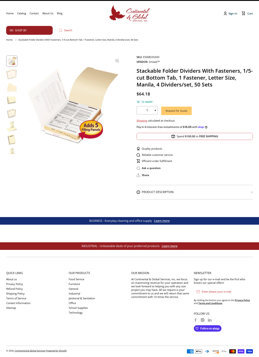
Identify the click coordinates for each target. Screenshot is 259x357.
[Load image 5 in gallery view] (11, 113)
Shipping (142, 120)
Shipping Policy (15, 293)
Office (72, 303)
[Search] (59, 30)
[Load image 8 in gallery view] (11, 152)
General (73, 289)
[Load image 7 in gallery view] (11, 139)
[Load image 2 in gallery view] (11, 74)
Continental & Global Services (30, 350)
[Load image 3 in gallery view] (11, 87)
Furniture (74, 284)
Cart (250, 13)
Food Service (76, 279)
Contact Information (18, 303)
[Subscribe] (248, 291)
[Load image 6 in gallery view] (11, 126)
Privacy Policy (14, 284)
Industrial (74, 293)
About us (11, 279)
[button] (143, 175)
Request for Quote (176, 110)
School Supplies (78, 308)
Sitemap (11, 308)
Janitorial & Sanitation (82, 298)
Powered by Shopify (56, 350)
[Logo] (129, 13)
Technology (76, 312)
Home (9, 39)
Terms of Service (16, 298)
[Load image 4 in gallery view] (11, 100)
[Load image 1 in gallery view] (11, 61)
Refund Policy (14, 289)
